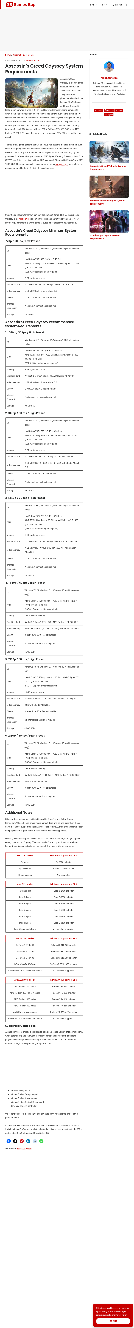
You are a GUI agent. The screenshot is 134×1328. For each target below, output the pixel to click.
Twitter (100, 110)
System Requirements (23, 55)
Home (8, 55)
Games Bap (20, 4)
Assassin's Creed (24, 1148)
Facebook (110, 110)
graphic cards (61, 164)
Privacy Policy (121, 1315)
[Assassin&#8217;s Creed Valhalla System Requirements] (109, 152)
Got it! (113, 1321)
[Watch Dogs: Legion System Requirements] (109, 221)
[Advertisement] (67, 30)
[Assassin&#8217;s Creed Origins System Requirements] (109, 187)
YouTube (119, 110)
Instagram (109, 115)
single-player (23, 219)
